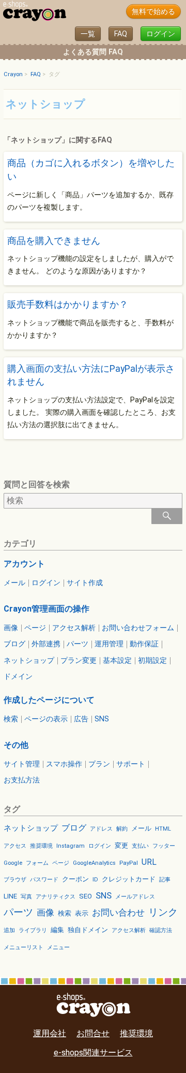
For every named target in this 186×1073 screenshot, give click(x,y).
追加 (9, 930)
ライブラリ (33, 930)
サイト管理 (22, 764)
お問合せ (93, 1033)
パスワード (44, 879)
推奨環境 (41, 846)
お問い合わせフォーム (138, 628)
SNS (102, 719)
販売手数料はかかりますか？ (67, 304)
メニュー (58, 947)
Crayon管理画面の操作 (46, 609)
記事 (165, 879)
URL (149, 862)
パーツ (77, 644)
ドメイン (18, 676)
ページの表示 (46, 719)
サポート (130, 764)
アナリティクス (55, 896)
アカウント (24, 564)
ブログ (14, 644)
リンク (163, 912)
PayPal (128, 863)
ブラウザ (15, 879)
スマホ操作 (64, 764)
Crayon (13, 74)
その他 (16, 745)
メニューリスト (23, 947)
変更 (121, 845)
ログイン (160, 34)
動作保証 (144, 644)
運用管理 (109, 644)
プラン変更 (78, 660)
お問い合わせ (118, 912)
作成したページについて (49, 700)
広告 (81, 719)
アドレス (101, 828)
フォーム (37, 863)
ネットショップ (29, 660)
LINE (10, 896)
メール (14, 583)
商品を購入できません (53, 241)
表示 (81, 913)
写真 (26, 896)
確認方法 (160, 930)
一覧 (88, 34)
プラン (99, 764)
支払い (140, 846)
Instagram (70, 846)
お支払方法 (22, 780)
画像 (11, 628)
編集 (57, 930)
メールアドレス (135, 896)
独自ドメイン (88, 930)
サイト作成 (85, 583)
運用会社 (49, 1033)
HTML (163, 828)
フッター (163, 846)
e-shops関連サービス (93, 1052)
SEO (85, 896)
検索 (11, 719)
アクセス (15, 846)
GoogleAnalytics (94, 863)
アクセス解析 (74, 628)
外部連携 (46, 644)
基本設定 (117, 660)
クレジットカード (129, 879)
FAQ (120, 34)
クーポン (75, 879)
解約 (122, 828)
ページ (35, 628)
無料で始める (153, 11)
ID (95, 879)
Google (13, 863)
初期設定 (152, 660)
